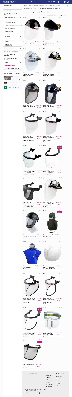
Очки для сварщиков (10, 28)
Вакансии (58, 378)
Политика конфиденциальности (39, 389)
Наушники (7, 36)
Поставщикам (49, 386)
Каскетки (7, 41)
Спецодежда (8, 5)
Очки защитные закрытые (11, 20)
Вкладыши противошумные (11, 33)
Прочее (6, 62)
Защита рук (7, 10)
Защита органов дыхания (8, 48)
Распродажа (8, 68)
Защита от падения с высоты (10, 55)
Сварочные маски (9, 31)
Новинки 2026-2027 (9, 65)
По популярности (62, 15)
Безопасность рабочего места (11, 59)
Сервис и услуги (50, 380)
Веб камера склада (15, 76)
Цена (55, 15)
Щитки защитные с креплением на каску (14, 26)
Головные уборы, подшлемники (9, 45)
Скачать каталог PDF (12, 82)
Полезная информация (10, 71)
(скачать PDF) (16, 68)
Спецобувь (7, 8)
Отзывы (48, 382)
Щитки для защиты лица (10, 22)
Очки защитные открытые (11, 17)
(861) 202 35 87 (51, 2)
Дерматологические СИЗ (11, 51)
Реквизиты (58, 380)
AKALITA (41, 393)
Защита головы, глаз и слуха (10, 14)
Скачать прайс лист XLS (13, 87)
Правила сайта (28, 389)
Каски (6, 39)
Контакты (43, 2)
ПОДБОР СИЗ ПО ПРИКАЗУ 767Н (12, 73)
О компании (59, 376)
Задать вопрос (49, 384)
